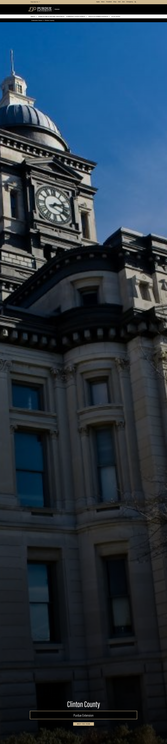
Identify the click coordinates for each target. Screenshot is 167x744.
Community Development (76, 16)
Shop (114, 2)
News (103, 2)
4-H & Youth (115, 16)
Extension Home (36, 20)
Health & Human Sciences (98, 16)
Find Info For (35, 2)
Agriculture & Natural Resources (51, 16)
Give (123, 2)
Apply (98, 2)
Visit (119, 2)
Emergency (129, 2)
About (33, 16)
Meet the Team (83, 724)
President (109, 2)
